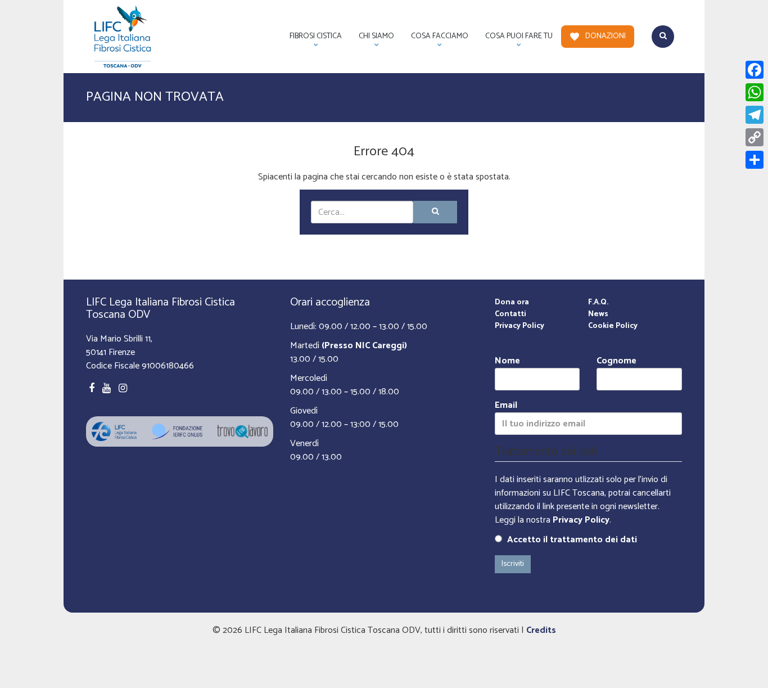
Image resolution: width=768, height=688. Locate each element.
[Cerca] (435, 212)
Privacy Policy (519, 326)
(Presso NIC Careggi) (364, 345)
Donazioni (605, 36)
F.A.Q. (598, 302)
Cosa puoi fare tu (515, 39)
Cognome (616, 361)
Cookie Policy (613, 326)
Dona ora (512, 302)
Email (506, 406)
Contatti (510, 314)
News (598, 314)
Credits (541, 630)
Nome (507, 361)
